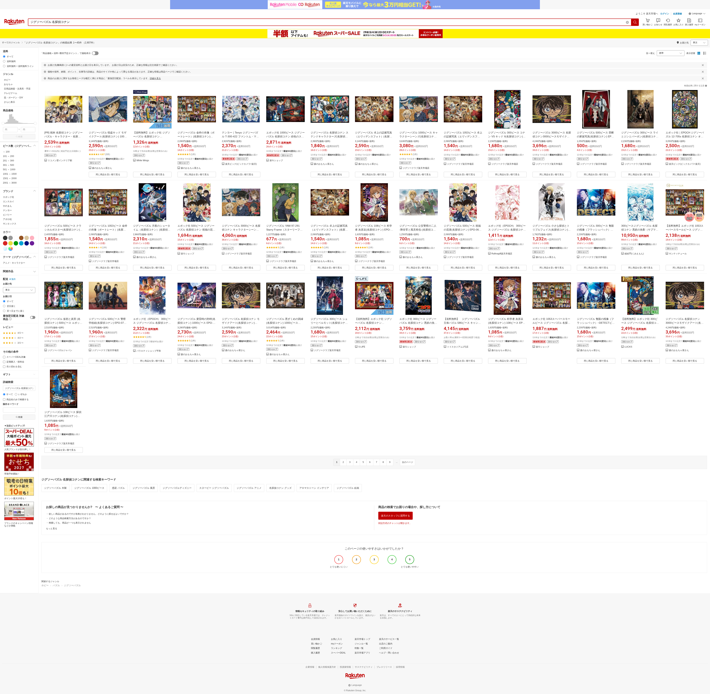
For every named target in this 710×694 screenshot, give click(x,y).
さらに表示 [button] (9, 102)
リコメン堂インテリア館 (60, 160)
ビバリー (7, 215)
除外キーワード (10, 404)
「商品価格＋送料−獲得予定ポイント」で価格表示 (65, 53)
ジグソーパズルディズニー (177, 488)
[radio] (4, 56)
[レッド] (5, 243)
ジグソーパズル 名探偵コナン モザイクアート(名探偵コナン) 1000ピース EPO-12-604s (241, 322)
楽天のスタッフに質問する (395, 515)
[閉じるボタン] (702, 65)
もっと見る (51, 528)
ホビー (45, 585)
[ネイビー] (26, 243)
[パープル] (32, 243)
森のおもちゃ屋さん (102, 168)
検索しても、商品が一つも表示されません (70, 523)
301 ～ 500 (8, 165)
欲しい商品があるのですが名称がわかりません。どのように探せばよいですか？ (89, 514)
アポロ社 (7, 219)
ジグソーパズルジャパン (60, 350)
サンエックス (9, 223)
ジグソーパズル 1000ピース (89, 488)
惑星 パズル (118, 488)
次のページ (407, 462)
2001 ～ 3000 (10, 183)
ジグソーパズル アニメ (249, 488)
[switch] (32, 317)
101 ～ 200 (8, 156)
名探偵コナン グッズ (280, 488)
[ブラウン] (21, 238)
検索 (20, 136)
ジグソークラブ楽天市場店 (416, 168)
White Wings (142, 160)
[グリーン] (16, 243)
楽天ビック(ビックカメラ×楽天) (241, 164)
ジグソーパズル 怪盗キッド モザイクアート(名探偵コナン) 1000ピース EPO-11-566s (107, 136)
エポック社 (8, 197)
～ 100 (6, 151)
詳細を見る (155, 78)
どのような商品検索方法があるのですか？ (70, 518)
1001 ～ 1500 (10, 174)
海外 (13, 279)
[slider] (3, 123)
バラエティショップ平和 (148, 351)
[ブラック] (5, 238)
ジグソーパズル (72, 585)
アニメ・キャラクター (14, 263)
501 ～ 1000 (9, 169)
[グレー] (10, 238)
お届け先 (7, 284)
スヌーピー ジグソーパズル (214, 488)
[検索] (635, 22)
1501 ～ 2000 (10, 178)
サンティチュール (678, 254)
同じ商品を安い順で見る (108, 174)
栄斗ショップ (276, 160)
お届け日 (7, 296)
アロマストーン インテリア (314, 488)
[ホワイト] (16, 238)
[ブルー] (21, 243)
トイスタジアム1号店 (457, 347)
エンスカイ (8, 201)
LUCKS (628, 347)
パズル (56, 585)
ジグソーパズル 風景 (144, 488)
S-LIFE (361, 347)
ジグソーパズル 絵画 (348, 488)
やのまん (7, 206)
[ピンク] (32, 238)
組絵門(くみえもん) (634, 254)
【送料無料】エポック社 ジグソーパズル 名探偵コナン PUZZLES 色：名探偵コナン (151, 136)
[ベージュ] (26, 238)
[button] (697, 14)
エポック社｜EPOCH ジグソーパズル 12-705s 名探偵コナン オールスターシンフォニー (685, 136)
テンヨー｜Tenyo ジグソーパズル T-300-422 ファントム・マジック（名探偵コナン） (240, 136)
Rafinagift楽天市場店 (501, 254)
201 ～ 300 (8, 160)
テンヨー (7, 210)
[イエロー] (10, 243)
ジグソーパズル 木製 (55, 488)
